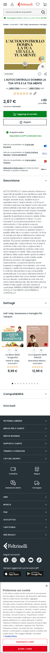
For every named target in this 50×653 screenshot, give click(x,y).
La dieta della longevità (12, 356)
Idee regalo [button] (9, 534)
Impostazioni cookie (25, 641)
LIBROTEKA (34, 88)
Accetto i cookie (25, 648)
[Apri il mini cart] (44, 4)
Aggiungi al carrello (27, 114)
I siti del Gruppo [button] (11, 458)
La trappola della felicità (37, 356)
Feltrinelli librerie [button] (12, 421)
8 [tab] (31, 383)
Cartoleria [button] (9, 527)
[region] (25, 617)
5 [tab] (23, 383)
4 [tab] (20, 383)
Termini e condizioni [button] (14, 451)
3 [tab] (18, 383)
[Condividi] (45, 74)
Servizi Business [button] (11, 436)
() (30, 93)
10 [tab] (37, 383)
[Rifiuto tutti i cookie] (47, 586)
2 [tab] (15, 383)
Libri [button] (5, 497)
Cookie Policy (11, 636)
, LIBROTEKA (14, 88)
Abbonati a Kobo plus (13, 168)
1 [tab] (25, 67)
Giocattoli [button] (9, 519)
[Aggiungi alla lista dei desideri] (39, 74)
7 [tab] (29, 383)
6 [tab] (26, 383)
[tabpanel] (25, 49)
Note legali (9, 405)
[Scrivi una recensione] (35, 93)
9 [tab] (34, 383)
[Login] (12, 4)
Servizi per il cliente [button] (13, 428)
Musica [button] (7, 504)
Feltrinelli (16, 106)
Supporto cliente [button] (12, 443)
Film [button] (5, 512)
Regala (27, 122)
